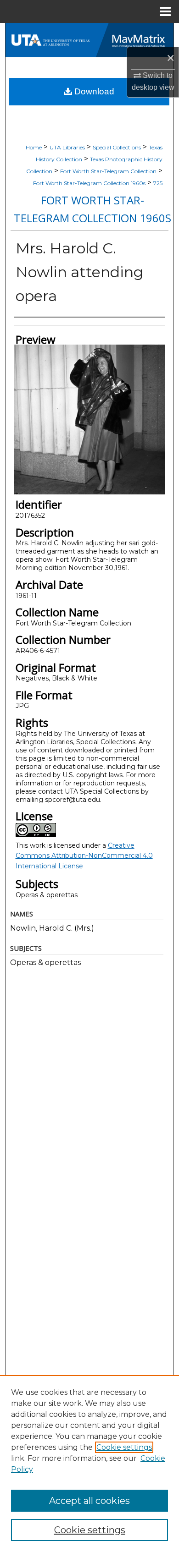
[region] (89, 1463)
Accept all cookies (89, 1500)
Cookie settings (124, 1447)
